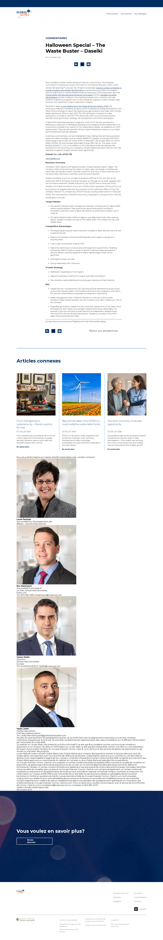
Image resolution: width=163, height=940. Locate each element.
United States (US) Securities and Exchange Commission (69, 95)
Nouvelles (41, 3)
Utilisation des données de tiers (95, 925)
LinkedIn (142, 909)
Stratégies (117, 901)
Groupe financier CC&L (26, 3)
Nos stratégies (140, 14)
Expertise (117, 897)
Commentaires (140, 897)
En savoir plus (23, 447)
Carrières (130, 3)
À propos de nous (120, 893)
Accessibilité (115, 920)
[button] (88, 64)
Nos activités (126, 14)
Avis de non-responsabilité (68, 920)
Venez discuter (31, 841)
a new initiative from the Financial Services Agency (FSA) (84, 106)
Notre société (112, 14)
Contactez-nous (119, 3)
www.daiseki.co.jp (53, 158)
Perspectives (51, 3)
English (138, 3)
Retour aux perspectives (103, 330)
